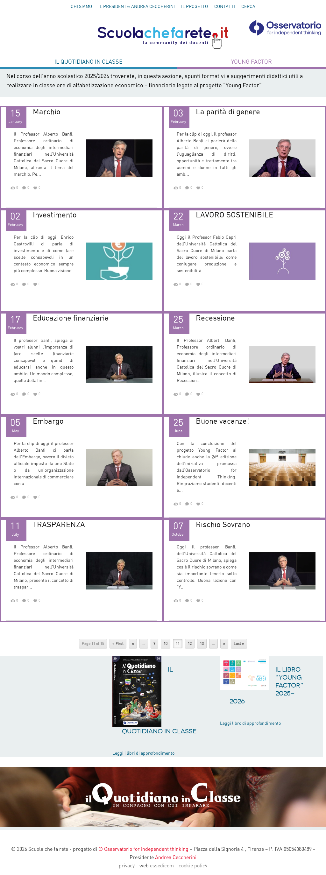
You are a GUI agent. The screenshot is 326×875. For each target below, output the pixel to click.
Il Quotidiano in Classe (88, 62)
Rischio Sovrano (223, 525)
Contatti (224, 6)
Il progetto (194, 6)
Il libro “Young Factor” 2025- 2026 (266, 685)
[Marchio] (119, 157)
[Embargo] (119, 467)
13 (202, 644)
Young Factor (251, 62)
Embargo (48, 421)
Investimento (55, 215)
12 (190, 644)
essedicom (162, 865)
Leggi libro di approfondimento (250, 723)
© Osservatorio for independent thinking (143, 849)
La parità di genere (228, 112)
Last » (239, 644)
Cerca (248, 6)
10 (165, 644)
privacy (127, 865)
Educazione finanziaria (71, 318)
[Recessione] (282, 364)
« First (118, 644)
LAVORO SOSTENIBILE (234, 215)
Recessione (215, 318)
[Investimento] (119, 261)
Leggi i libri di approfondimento (143, 753)
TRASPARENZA (59, 525)
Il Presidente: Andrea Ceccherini (136, 6)
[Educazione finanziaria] (119, 364)
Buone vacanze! (222, 421)
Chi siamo (81, 6)
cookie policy (193, 865)
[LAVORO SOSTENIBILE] (282, 261)
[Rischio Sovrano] (282, 570)
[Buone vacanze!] (282, 467)
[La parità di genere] (282, 157)
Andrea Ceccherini (175, 857)
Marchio (46, 112)
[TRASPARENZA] (119, 570)
